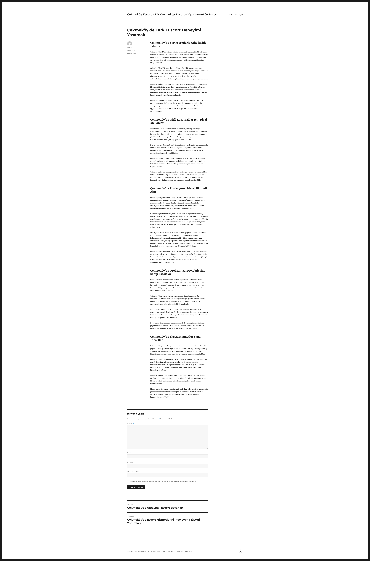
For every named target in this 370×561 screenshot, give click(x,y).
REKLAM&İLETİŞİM (235, 15)
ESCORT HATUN (132, 53)
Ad (129, 453)
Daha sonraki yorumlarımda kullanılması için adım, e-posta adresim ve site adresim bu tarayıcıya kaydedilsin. (163, 481)
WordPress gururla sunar (184, 551)
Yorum (130, 423)
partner (129, 47)
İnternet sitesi (133, 471)
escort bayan (131, 551)
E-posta (131, 462)
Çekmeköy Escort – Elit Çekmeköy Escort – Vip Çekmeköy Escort (172, 14)
